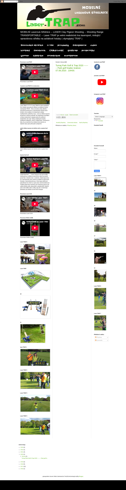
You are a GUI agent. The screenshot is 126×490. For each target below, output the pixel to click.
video (93, 45)
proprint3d (88, 50)
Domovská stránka (32, 45)
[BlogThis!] (59, 117)
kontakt (25, 50)
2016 (22, 468)
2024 (22, 447)
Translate (100, 121)
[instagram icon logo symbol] (99, 104)
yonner (25, 55)
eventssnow (71, 55)
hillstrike (38, 55)
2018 (22, 464)
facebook (39, 50)
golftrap (73, 50)
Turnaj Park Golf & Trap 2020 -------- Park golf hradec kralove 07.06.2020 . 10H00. (72, 68)
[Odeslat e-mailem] (57, 117)
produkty (63, 45)
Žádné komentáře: (73, 114)
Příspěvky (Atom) (71, 125)
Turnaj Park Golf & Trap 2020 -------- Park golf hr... (35, 458)
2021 (22, 452)
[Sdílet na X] (61, 117)
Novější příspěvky (61, 122)
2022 (22, 449)
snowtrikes (53, 55)
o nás (50, 45)
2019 (22, 462)
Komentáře (99, 340)
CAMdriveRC (56, 50)
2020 (22, 454)
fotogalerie (79, 45)
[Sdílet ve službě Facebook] (63, 117)
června (24, 456)
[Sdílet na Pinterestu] (65, 117)
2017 (22, 466)
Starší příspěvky (83, 122)
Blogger (81, 476)
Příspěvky (99, 337)
